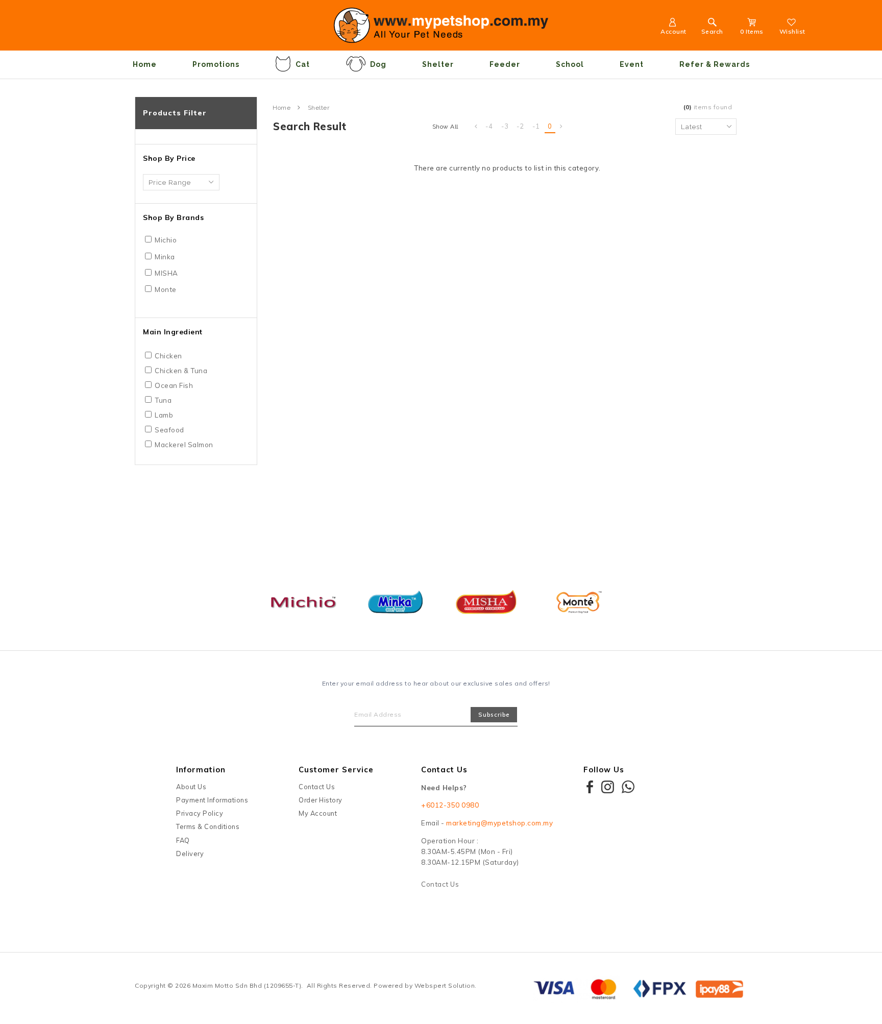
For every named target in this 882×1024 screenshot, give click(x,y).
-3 (505, 126)
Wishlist (792, 31)
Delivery (190, 853)
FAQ (183, 840)
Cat (303, 64)
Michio (166, 240)
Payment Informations (212, 800)
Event (632, 64)
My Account (318, 813)
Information (201, 769)
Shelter (438, 64)
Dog (378, 64)
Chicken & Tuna (181, 371)
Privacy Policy (199, 813)
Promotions (215, 64)
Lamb (164, 415)
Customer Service (336, 769)
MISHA (166, 273)
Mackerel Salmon (184, 445)
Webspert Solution (444, 985)
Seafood (169, 430)
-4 (489, 126)
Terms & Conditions (207, 826)
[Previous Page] (476, 126)
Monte (166, 289)
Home (145, 64)
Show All (445, 126)
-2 (520, 126)
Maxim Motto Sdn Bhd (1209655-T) (247, 985)
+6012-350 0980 (450, 805)
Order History (320, 800)
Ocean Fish (174, 385)
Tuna (163, 400)
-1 (536, 126)
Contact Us (317, 787)
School (570, 64)
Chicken (168, 356)
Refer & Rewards (714, 64)
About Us (191, 787)
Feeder (504, 64)
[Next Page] (561, 126)
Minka (165, 257)
